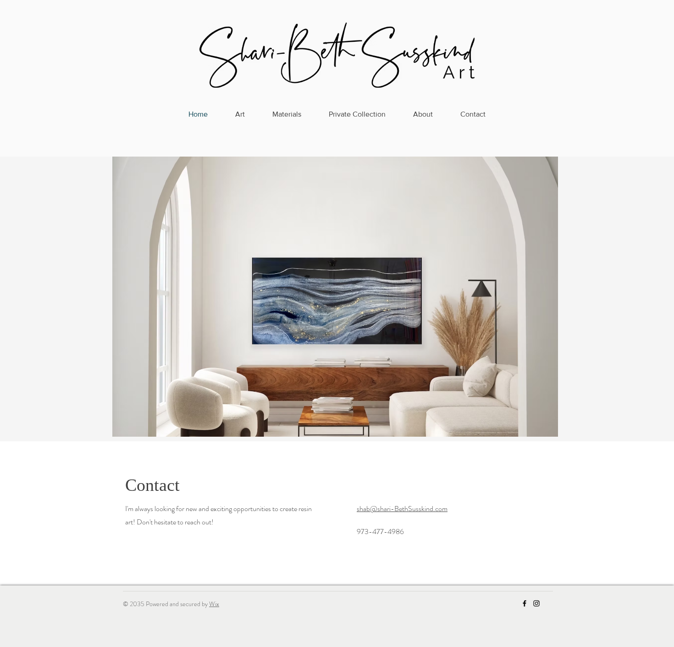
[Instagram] (536, 603)
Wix (214, 603)
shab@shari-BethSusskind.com (402, 508)
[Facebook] (524, 603)
